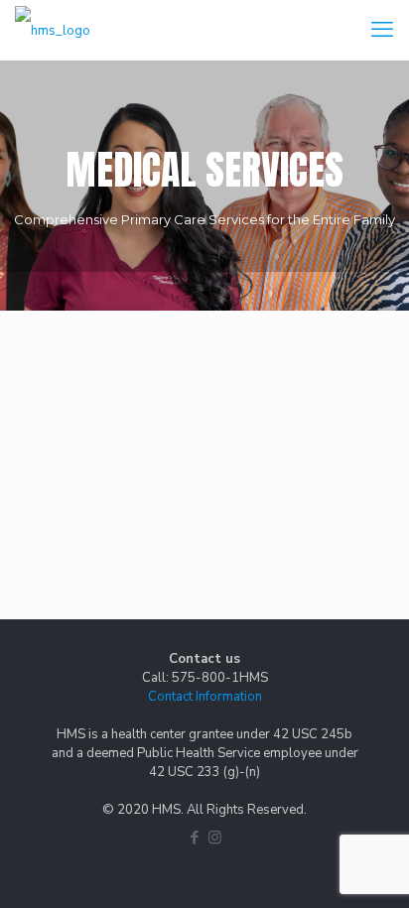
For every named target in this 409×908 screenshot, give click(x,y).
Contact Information (205, 697)
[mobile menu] (382, 30)
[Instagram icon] (214, 837)
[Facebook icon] (194, 837)
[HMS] (52, 30)
